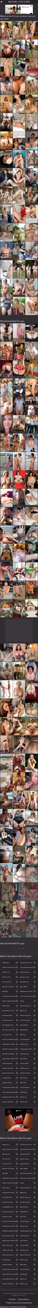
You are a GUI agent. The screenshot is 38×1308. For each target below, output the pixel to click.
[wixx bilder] (31, 708)
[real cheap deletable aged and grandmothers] (19, 855)
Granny (22, 1001)
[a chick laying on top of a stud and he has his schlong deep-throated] (6, 818)
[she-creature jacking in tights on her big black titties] (6, 516)
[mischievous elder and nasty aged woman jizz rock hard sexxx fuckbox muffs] (19, 836)
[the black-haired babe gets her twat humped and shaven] (31, 891)
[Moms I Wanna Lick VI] (31, 232)
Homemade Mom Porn (8, 1097)
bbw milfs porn (24, 1025)
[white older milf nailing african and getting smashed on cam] (6, 781)
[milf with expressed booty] (6, 891)
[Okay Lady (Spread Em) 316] (31, 571)
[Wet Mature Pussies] (19, 590)
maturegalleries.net (7, 1025)
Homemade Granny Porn (9, 996)
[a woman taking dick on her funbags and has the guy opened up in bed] (6, 424)
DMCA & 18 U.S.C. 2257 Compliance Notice (19, 1303)
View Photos (23, 1059)
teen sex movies (20, 1307)
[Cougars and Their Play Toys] (31, 67)
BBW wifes (23, 1083)
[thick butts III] (31, 535)
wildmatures (5, 963)
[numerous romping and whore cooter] (19, 251)
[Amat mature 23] (31, 928)
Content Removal (24, 1299)
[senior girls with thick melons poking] (19, 104)
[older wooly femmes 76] (31, 479)
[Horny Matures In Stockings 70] (31, 516)
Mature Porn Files (25, 1073)
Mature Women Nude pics (9, 1092)
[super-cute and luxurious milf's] (19, 306)
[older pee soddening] (31, 30)
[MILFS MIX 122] (31, 763)
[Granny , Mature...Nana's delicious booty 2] (6, 498)
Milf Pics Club (24, 1102)
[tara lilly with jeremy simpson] (19, 351)
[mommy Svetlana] (19, 159)
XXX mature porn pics (8, 1030)
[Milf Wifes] (19, 928)
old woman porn (24, 1054)
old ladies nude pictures (9, 1049)
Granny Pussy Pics (7, 1020)
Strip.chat (24, 13)
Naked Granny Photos (26, 991)
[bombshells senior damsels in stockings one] (19, 608)
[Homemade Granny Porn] (19, 424)
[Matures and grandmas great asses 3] (6, 214)
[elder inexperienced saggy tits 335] (31, 461)
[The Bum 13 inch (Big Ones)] (31, 910)
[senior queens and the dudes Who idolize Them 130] (6, 30)
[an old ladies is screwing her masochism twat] (31, 287)
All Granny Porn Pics (26, 963)
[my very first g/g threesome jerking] (31, 104)
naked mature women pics (9, 1059)
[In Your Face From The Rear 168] (6, 608)
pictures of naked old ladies (10, 1039)
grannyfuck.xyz (24, 982)
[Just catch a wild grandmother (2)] (6, 910)
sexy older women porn (26, 967)
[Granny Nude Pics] (6, 479)
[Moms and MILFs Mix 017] (6, 928)
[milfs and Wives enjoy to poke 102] (19, 196)
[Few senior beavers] (19, 553)
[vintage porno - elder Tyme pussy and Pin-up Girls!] (6, 196)
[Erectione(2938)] (31, 269)
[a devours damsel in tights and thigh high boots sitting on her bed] (31, 671)
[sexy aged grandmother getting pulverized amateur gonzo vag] (6, 332)
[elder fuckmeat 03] (31, 406)
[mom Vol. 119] (31, 443)
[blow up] (19, 232)
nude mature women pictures (28, 996)
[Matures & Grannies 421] (31, 590)
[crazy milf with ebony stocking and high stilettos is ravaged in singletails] (31, 424)
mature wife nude (7, 1063)
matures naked (24, 1063)
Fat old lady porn (25, 1039)
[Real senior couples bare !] (6, 443)
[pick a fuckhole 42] (6, 122)
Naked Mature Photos (8, 1044)
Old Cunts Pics (6, 977)
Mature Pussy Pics (25, 1015)
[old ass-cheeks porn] (6, 67)
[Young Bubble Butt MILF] (31, 689)
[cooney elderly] (31, 800)
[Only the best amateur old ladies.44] (19, 571)
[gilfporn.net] (6, 800)
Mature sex (23, 1097)
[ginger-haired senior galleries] (6, 571)
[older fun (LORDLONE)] (31, 553)
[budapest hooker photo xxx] (6, 744)
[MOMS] (6, 653)
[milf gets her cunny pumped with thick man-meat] (19, 781)
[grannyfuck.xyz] (19, 287)
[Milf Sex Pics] (6, 873)
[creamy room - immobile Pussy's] (6, 406)
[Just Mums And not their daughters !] (19, 461)
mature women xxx (25, 1006)
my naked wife (6, 1078)
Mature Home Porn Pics (9, 967)
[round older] (19, 479)
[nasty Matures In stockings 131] (6, 369)
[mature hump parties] (19, 763)
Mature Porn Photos (8, 987)
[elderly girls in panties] (19, 214)
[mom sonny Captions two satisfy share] (19, 140)
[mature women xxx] (19, 910)
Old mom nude (24, 1044)
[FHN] (6, 590)
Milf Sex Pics (6, 972)
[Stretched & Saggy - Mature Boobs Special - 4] (31, 855)
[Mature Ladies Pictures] (6, 251)
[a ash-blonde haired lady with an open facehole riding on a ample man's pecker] (31, 781)
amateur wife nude (7, 1068)
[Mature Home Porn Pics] (31, 122)
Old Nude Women (7, 1083)
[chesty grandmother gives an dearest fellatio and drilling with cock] (19, 535)
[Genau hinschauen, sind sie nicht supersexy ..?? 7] (19, 387)
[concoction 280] (31, 85)
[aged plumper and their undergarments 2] (31, 873)
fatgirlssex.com (24, 1068)
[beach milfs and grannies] (19, 818)
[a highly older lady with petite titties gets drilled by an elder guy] (31, 48)
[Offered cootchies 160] (6, 671)
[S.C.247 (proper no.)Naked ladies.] (19, 177)
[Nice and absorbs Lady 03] (31, 608)
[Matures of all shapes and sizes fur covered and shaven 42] (6, 535)
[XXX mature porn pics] (31, 818)
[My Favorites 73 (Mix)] (19, 653)
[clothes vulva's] (19, 443)
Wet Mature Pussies (8, 1011)
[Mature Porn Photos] (31, 159)
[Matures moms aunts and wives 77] (6, 306)
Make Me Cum (25, 7)
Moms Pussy (23, 1078)
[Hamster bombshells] (19, 122)
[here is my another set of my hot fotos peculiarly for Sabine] (31, 653)
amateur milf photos (8, 1102)
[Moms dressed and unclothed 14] (19, 891)
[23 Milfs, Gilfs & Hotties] (31, 140)
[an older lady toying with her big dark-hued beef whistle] (31, 332)
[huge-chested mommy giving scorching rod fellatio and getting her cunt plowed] (31, 836)
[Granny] (31, 498)
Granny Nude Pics (7, 1015)
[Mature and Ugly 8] (19, 516)
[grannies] (31, 251)
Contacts (13, 1299)
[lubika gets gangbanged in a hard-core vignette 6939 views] (31, 214)
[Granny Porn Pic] (19, 369)
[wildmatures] (6, 104)
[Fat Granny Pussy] (6, 140)
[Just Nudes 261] (19, 671)
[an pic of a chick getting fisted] (19, 85)
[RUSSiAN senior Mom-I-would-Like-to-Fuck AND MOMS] (6, 177)
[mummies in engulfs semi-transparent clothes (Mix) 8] (19, 332)
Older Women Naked (8, 1054)
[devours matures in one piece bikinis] (19, 406)
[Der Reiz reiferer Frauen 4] (31, 726)
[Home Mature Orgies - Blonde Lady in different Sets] (6, 351)
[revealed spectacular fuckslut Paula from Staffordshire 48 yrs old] (6, 836)
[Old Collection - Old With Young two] (6, 269)
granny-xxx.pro (24, 977)
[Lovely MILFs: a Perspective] (31, 306)
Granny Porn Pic (7, 982)
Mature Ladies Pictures (9, 1001)
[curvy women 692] (19, 269)
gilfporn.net (23, 1011)
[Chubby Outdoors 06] (6, 287)
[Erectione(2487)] (19, 708)
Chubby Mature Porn (26, 1049)
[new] (31, 177)
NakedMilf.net (24, 1030)
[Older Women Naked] (19, 689)
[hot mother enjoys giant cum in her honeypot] (19, 30)
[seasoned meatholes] (6, 159)
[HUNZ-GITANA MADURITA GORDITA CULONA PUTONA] (6, 855)
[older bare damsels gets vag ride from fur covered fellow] (31, 387)
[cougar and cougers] (19, 800)
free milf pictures (25, 1087)
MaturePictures (19, 1)
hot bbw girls (23, 1092)
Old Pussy (23, 1035)
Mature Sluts (6, 1006)
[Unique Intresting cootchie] (6, 726)
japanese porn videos (7, 1307)
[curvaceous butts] (6, 48)
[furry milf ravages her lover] (19, 498)
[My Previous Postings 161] (31, 351)
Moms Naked (23, 987)
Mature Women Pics (8, 1073)
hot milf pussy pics (25, 1020)
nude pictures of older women (10, 1087)
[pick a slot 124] (19, 48)
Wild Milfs (5, 991)
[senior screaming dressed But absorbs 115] (19, 67)
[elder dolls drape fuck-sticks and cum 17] (6, 708)
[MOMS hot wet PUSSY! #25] (6, 85)
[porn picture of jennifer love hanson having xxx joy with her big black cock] (6, 461)
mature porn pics (7, 1035)
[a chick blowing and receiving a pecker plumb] (31, 369)
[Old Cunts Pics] (31, 196)
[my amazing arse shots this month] (19, 873)
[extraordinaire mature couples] (6, 689)
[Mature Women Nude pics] (6, 553)
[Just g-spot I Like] (6, 763)
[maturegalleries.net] (19, 744)
